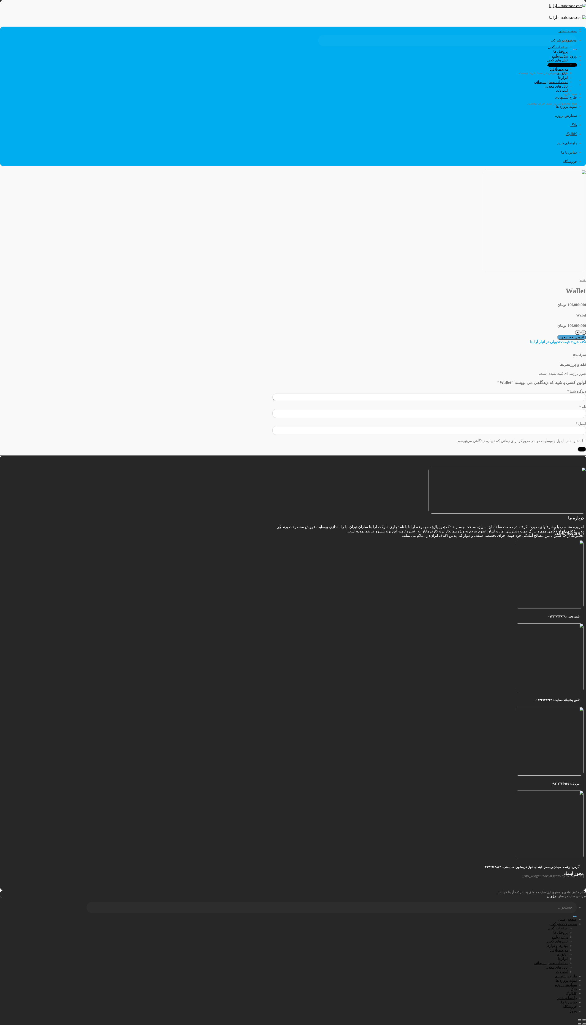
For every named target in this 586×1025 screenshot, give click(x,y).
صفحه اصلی (567, 31)
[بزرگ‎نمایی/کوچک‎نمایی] (579, 1020)
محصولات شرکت (564, 40)
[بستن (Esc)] (584, 1020)
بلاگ (573, 125)
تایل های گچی (557, 60)
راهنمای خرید (567, 143)
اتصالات (562, 91)
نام (582, 407)
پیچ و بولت (560, 56)
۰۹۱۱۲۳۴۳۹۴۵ (560, 783)
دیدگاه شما (576, 391)
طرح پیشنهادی (566, 97)
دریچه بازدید (559, 69)
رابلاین (551, 896)
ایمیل (580, 424)
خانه (583, 280)
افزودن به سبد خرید (571, 337)
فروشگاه (570, 161)
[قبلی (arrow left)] (584, 1024)
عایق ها (562, 73)
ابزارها (563, 78)
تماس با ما (569, 152)
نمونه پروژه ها (566, 106)
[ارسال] (575, 49)
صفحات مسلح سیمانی (551, 82)
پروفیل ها (560, 51)
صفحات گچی (558, 47)
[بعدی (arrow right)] (579, 1024)
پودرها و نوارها (557, 64)
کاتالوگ (571, 134)
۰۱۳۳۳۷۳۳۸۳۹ (557, 616)
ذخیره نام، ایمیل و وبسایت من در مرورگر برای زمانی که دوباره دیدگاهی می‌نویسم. (519, 441)
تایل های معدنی (556, 86)
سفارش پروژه (566, 116)
